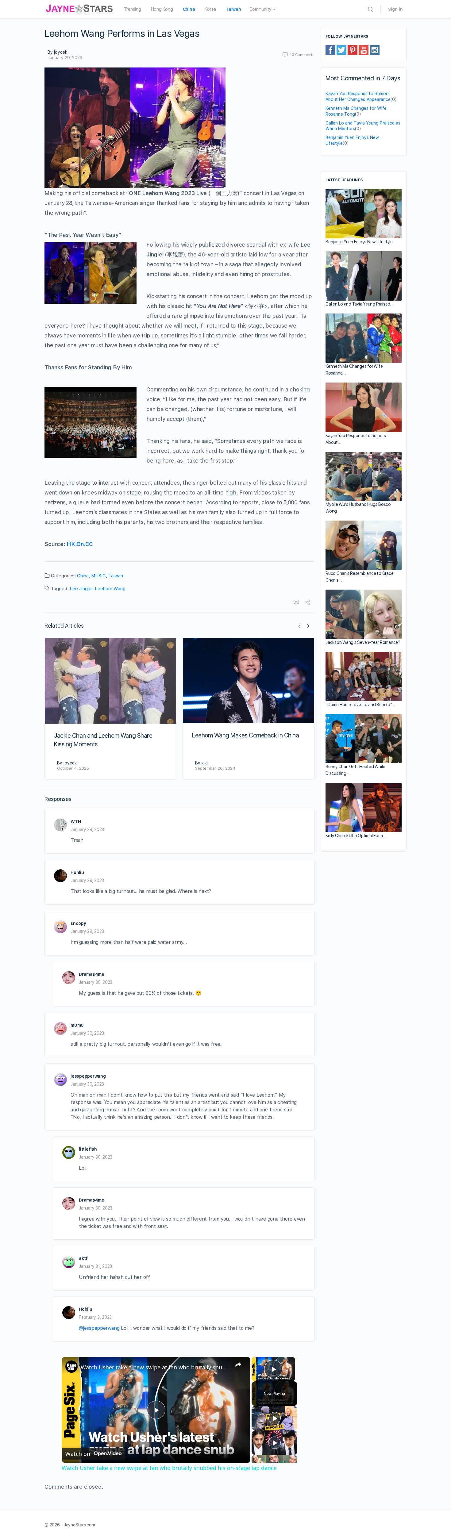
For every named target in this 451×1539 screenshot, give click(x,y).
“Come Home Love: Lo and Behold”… (360, 704)
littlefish (88, 1149)
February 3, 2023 (95, 1317)
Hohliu (77, 872)
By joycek (57, 52)
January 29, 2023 (65, 57)
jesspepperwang (88, 1076)
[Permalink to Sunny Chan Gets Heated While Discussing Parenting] (364, 738)
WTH (76, 821)
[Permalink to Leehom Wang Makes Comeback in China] (248, 680)
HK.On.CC (80, 544)
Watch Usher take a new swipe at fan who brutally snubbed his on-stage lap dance (155, 1367)
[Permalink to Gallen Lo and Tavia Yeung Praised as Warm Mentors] (364, 276)
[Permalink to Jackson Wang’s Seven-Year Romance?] (364, 614)
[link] (71, 1366)
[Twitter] (341, 49)
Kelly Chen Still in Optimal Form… (356, 835)
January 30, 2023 (95, 982)
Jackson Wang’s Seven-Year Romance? (363, 642)
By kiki (201, 763)
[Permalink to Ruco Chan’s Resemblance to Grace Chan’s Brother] (364, 545)
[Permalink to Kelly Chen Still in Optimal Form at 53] (364, 807)
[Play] (274, 1418)
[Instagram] (375, 49)
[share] (238, 1364)
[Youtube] (363, 49)
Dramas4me (91, 974)
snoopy (78, 923)
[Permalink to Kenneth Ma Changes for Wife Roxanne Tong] (364, 338)
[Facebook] (330, 49)
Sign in (395, 9)
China (83, 576)
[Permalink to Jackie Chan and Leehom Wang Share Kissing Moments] (110, 680)
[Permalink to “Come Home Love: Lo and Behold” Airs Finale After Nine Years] (364, 676)
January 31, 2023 (95, 1266)
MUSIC (98, 576)
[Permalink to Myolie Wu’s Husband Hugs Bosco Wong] (364, 476)
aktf (83, 1258)
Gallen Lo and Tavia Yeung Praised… (360, 304)
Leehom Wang (110, 588)
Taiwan (115, 576)
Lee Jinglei (81, 588)
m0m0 (77, 1025)
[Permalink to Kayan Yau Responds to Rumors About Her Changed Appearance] (364, 407)
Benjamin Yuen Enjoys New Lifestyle (359, 241)
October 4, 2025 (73, 768)
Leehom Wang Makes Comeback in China (245, 735)
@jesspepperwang (99, 1328)
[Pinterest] (352, 49)
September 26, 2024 (215, 768)
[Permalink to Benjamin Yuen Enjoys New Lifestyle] (364, 213)
